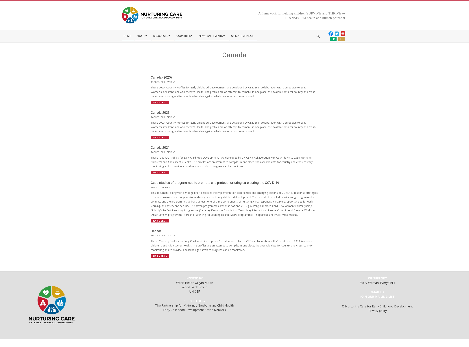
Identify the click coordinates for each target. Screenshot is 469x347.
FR (333, 39)
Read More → (159, 102)
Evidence (165, 187)
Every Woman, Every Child (377, 283)
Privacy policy (377, 311)
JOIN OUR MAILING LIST (377, 297)
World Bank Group (194, 287)
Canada (156, 231)
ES (341, 39)
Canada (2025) (161, 77)
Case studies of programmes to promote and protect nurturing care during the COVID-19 (215, 183)
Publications (168, 82)
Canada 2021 (160, 147)
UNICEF (194, 292)
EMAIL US (377, 292)
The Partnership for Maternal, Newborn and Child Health (194, 305)
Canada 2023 (160, 112)
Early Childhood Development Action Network (194, 310)
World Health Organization (194, 283)
